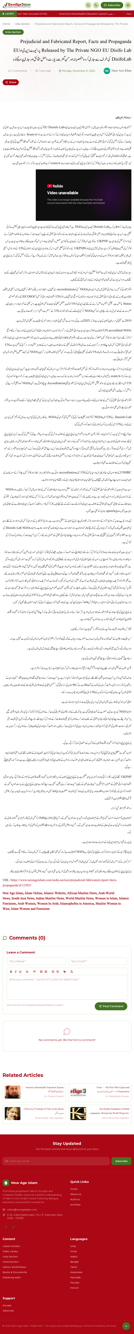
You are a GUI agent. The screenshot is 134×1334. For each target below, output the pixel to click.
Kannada (75, 1277)
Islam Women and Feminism (30, 909)
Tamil (73, 1267)
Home (6, 23)
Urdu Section (22, 23)
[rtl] (34, 972)
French (74, 1287)
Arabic (74, 1256)
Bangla (74, 1261)
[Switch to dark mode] (96, 5)
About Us (75, 1194)
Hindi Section (11, 1261)
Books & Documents (15, 1272)
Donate (7, 1305)
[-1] (41, 972)
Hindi (73, 1251)
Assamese (76, 1272)
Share (12, 82)
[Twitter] (13, 1227)
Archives (75, 1204)
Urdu (73, 1246)
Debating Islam (12, 1277)
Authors (75, 1199)
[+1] (46, 972)
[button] (27, 972)
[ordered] (53, 972)
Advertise (8, 1310)
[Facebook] (6, 1227)
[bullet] (57, 972)
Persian (74, 1282)
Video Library (10, 1251)
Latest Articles (11, 1246)
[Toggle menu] (128, 5)
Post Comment (113, 1006)
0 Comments (19, 70)
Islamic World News (14, 1267)
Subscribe (121, 1161)
